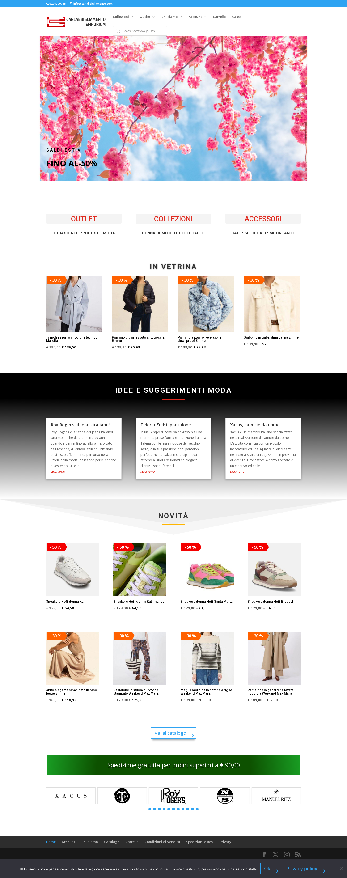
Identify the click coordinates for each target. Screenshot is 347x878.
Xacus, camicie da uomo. (255, 425)
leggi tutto (58, 471)
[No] (341, 868)
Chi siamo (169, 17)
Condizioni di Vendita (162, 842)
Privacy (225, 842)
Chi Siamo (89, 842)
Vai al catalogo (170, 733)
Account (195, 17)
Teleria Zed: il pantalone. (166, 425)
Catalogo (111, 842)
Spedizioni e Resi (200, 842)
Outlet (145, 17)
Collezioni (121, 17)
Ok (267, 868)
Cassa (237, 17)
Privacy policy (301, 868)
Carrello (219, 17)
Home (51, 842)
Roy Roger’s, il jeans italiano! (80, 425)
